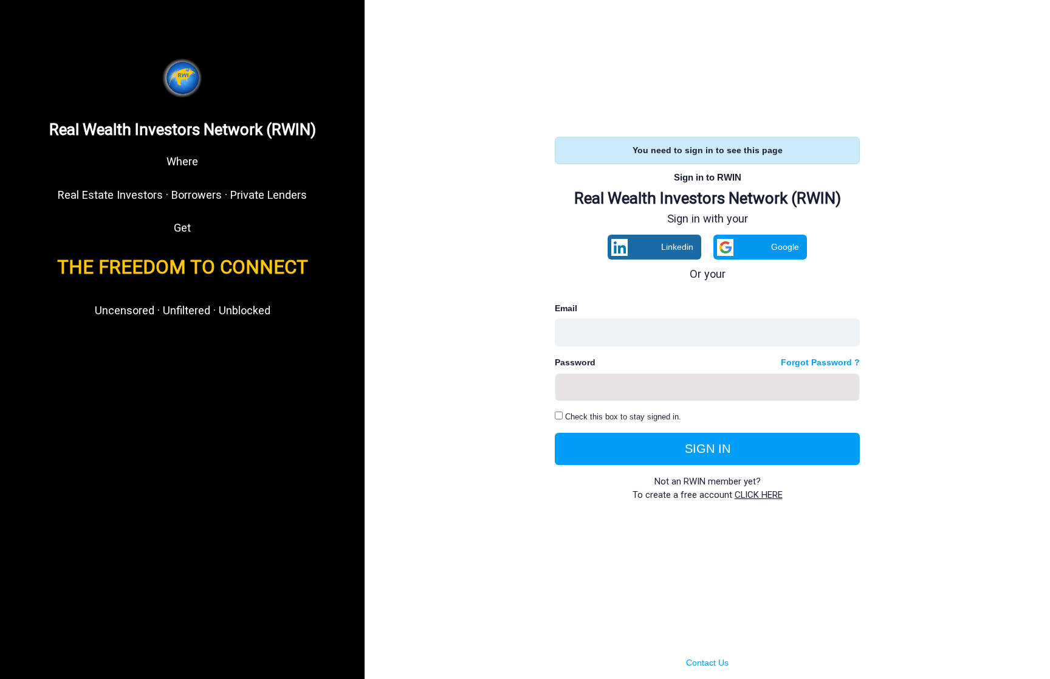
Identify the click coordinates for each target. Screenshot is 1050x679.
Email (566, 308)
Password (575, 362)
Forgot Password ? (820, 362)
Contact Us (707, 662)
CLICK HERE (759, 494)
